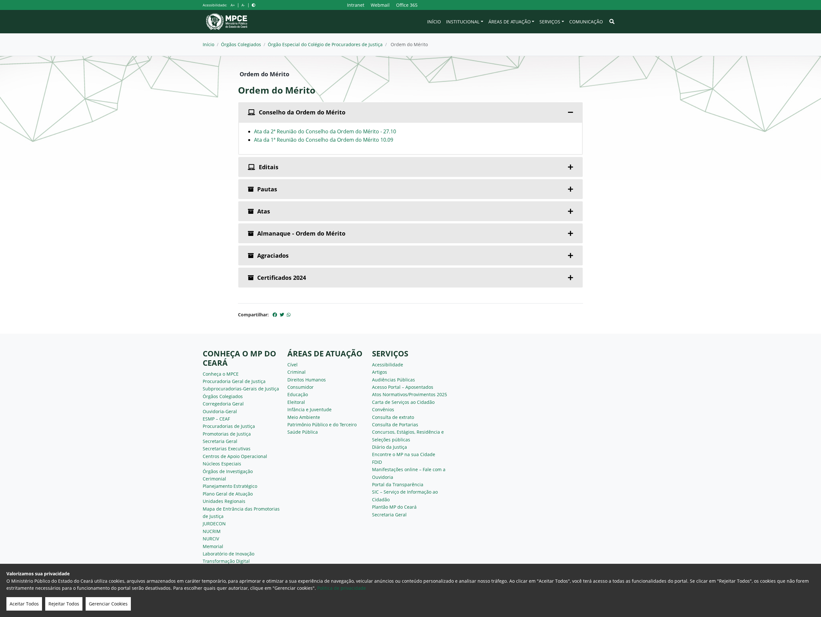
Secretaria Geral (220, 441)
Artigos (379, 372)
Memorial (213, 546)
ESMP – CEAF (216, 419)
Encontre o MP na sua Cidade (403, 454)
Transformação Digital (226, 561)
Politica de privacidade (341, 588)
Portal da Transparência (397, 484)
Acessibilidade (387, 365)
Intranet (355, 5)
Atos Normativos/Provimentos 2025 (409, 394)
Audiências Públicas (393, 380)
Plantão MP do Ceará (394, 507)
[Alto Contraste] (253, 5)
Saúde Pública (302, 432)
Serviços (549, 22)
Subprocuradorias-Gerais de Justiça (241, 389)
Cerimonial (214, 479)
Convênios (383, 409)
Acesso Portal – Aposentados (402, 387)
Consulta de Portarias (395, 424)
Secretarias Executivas (226, 449)
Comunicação (586, 22)
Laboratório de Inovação (228, 554)
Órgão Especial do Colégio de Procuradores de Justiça (325, 44)
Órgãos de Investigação (228, 471)
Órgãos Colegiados (241, 44)
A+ (233, 5)
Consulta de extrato (393, 417)
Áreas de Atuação (509, 22)
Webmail (380, 5)
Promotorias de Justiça (227, 434)
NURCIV (211, 539)
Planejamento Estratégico (230, 486)
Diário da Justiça (389, 447)
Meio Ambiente (303, 417)
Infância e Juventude (309, 409)
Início (434, 22)
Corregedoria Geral (223, 404)
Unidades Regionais (224, 501)
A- (243, 5)
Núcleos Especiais (222, 464)
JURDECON (214, 524)
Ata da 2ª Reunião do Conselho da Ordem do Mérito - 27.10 (325, 131)
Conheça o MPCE (221, 374)
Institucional (462, 22)
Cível (292, 365)
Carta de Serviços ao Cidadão (403, 402)
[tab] (410, 112)
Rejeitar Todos (63, 604)
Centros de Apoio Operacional (235, 456)
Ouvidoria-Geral (220, 411)
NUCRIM (212, 531)
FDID (377, 462)
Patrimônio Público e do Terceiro (322, 424)
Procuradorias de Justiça (229, 426)
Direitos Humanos (306, 380)
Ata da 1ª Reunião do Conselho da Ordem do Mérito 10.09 (323, 139)
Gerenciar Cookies (108, 604)
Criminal (296, 372)
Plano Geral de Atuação (228, 494)
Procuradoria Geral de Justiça (234, 381)
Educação (297, 394)
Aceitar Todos (24, 604)
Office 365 (407, 5)
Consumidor (300, 387)
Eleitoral (296, 402)
